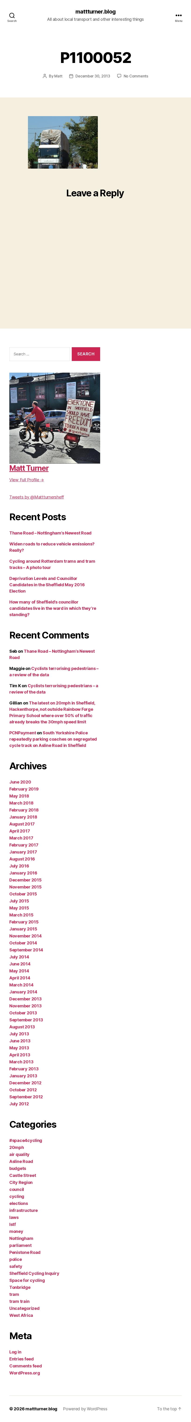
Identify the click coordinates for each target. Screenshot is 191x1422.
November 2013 (25, 1005)
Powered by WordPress (85, 1408)
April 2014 (19, 977)
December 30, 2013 (92, 76)
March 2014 (21, 984)
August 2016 (22, 859)
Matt (58, 76)
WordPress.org (24, 1372)
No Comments (136, 76)
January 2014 (23, 991)
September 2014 (26, 949)
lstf (12, 1224)
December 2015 (25, 879)
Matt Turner (28, 468)
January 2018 (23, 817)
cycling (16, 1196)
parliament (20, 1245)
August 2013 (22, 1026)
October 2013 (23, 1012)
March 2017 (21, 838)
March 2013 (21, 1061)
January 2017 (23, 852)
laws (14, 1217)
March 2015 (21, 914)
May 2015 (19, 907)
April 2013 (19, 1054)
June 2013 (20, 1040)
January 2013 (23, 1075)
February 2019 (24, 789)
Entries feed (21, 1358)
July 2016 (19, 866)
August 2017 (22, 824)
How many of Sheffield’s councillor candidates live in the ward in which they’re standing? (52, 608)
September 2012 (26, 1096)
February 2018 (24, 810)
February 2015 (24, 921)
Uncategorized (24, 1308)
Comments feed (25, 1365)
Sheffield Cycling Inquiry (34, 1273)
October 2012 (23, 1089)
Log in (15, 1351)
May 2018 (19, 796)
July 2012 (19, 1103)
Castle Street (22, 1175)
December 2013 (25, 998)
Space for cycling (27, 1280)
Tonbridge (20, 1287)
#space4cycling (25, 1140)
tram (14, 1294)
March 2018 (21, 803)
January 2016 (23, 873)
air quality (19, 1154)
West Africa (21, 1315)
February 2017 (23, 845)
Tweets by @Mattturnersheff (36, 497)
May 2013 (19, 1047)
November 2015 (25, 886)
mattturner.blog (95, 11)
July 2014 (19, 956)
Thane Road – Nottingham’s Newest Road (50, 533)
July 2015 (19, 900)
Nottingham (21, 1238)
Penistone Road (25, 1252)
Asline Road (21, 1161)
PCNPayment (22, 732)
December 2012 (25, 1082)
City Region (21, 1182)
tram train (19, 1301)
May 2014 (19, 970)
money (16, 1231)
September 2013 (26, 1019)
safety (15, 1266)
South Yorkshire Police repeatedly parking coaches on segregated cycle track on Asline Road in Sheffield (53, 739)
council (16, 1189)
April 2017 (19, 831)
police (15, 1259)
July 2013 (19, 1033)
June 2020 (20, 782)
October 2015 (23, 893)
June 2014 (20, 963)
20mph (16, 1147)
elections (18, 1203)
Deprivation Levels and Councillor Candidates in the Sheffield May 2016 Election (47, 584)
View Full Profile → (26, 479)
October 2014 (23, 942)
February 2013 (24, 1068)
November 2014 (25, 935)
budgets (17, 1168)
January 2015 (23, 928)
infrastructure (23, 1210)
